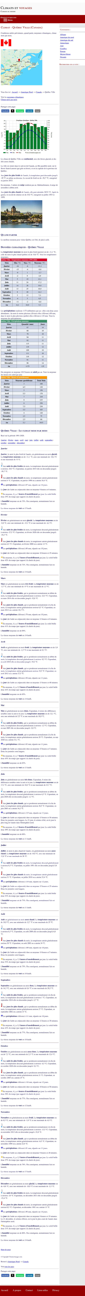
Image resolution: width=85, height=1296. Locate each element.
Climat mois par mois (9, 99)
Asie (62, 45)
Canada (39, 92)
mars (16, 440)
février (10, 440)
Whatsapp (20, 111)
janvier (4, 440)
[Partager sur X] (12, 110)
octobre (3, 443)
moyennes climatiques (15, 97)
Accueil (15, 92)
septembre (49, 440)
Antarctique (64, 43)
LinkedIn (29, 111)
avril (21, 440)
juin (31, 440)
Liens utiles (42, 1290)
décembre (20, 443)
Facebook (5, 111)
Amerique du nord (67, 37)
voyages (16, 7)
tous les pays (9, 1266)
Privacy (55, 1290)
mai (26, 440)
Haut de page (6, 1249)
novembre (11, 443)
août (41, 440)
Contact (29, 1290)
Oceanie (63, 57)
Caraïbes (63, 48)
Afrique (63, 34)
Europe (63, 51)
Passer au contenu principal (10, 1)
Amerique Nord (27, 92)
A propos (17, 1290)
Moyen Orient (65, 54)
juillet (36, 440)
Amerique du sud (66, 40)
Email (37, 111)
